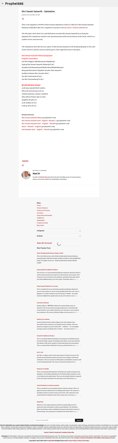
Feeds (46, 432)
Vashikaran (40, 218)
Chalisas (75, 28)
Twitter (51, 432)
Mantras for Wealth (43, 369)
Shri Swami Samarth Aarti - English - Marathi (39, 123)
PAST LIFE (40, 352)
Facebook (57, 432)
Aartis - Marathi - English (31, 126)
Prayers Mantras (42, 208)
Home (39, 205)
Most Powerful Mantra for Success (47, 286)
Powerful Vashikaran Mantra (45, 336)
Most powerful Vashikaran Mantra (47, 269)
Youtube (64, 432)
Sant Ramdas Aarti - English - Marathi (36, 129)
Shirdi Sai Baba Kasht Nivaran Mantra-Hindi (50, 253)
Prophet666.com (44, 177)
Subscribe (71, 432)
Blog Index (40, 225)
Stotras (84, 28)
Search (79, 420)
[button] (23, 19)
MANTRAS (25, 161)
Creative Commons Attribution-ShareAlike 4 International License (94, 438)
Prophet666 (14, 3)
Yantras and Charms (43, 210)
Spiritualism (41, 220)
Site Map (85, 440)
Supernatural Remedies (44, 215)
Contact (79, 440)
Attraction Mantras (43, 302)
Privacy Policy (72, 440)
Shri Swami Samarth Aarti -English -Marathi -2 (39, 121)
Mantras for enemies (43, 319)
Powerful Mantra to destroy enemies (48, 385)
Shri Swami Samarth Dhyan (32, 118)
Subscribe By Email (44, 243)
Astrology (40, 213)
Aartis (69, 28)
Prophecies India (42, 223)
